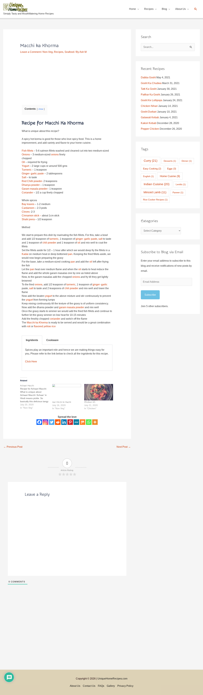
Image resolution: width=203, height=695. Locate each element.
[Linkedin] (64, 422)
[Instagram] (45, 422)
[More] (95, 422)
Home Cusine (170, 176)
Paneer (178, 192)
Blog (164, 9)
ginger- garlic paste (86, 238)
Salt (24, 177)
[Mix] (82, 422)
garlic (104, 284)
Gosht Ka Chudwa (151, 83)
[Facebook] (39, 422)
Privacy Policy (125, 686)
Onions (26, 154)
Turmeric (27, 169)
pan (70, 254)
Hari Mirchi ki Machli (61, 402)
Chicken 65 (89, 402)
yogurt (48, 296)
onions (55, 154)
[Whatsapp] (89, 422)
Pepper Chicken (150, 128)
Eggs (171, 168)
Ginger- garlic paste (33, 173)
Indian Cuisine (156, 184)
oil (79, 242)
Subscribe (150, 294)
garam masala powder (71, 307)
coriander (55, 318)
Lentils (181, 184)
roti (28, 326)
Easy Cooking (152, 168)
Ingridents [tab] (32, 340)
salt (100, 238)
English (148, 176)
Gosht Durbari (149, 111)
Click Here (31, 361)
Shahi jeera (28, 219)
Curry (150, 160)
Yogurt (26, 166)
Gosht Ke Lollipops (151, 100)
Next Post (124, 446)
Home (132, 9)
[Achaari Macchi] (36, 396)
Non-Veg (48, 52)
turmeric (54, 238)
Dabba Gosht (148, 77)
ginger (96, 284)
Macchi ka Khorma (37, 322)
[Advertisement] (67, 77)
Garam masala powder (34, 188)
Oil (24, 162)
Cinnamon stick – (31, 215)
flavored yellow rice (45, 326)
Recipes (149, 9)
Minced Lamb (155, 192)
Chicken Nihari (149, 106)
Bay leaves (28, 204)
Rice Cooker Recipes (155, 199)
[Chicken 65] (98, 392)
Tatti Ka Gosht (149, 89)
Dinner (187, 161)
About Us (180, 9)
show (40, 109)
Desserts (170, 161)
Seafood (69, 52)
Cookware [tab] (52, 340)
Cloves (26, 211)
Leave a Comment (30, 52)
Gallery (111, 686)
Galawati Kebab (150, 117)
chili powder (49, 242)
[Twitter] (51, 422)
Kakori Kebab (148, 123)
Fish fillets (27, 150)
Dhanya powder (31, 185)
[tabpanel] (67, 358)
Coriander (28, 192)
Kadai (25, 254)
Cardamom (28, 208)
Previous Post (12, 446)
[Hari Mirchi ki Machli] (66, 392)
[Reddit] (58, 422)
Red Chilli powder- (32, 181)
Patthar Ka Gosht (150, 94)
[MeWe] (76, 422)
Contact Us (89, 686)
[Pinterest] (70, 422)
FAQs (101, 686)
